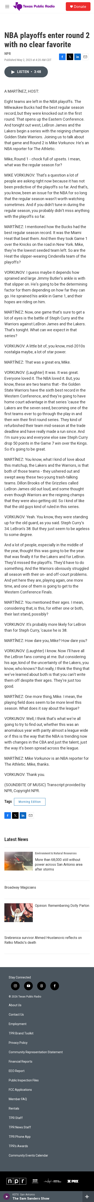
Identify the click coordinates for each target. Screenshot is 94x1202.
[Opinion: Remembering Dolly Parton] (18, 912)
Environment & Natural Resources (56, 853)
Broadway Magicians (20, 887)
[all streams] (88, 1196)
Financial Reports (20, 1061)
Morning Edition (30, 801)
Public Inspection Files (24, 1080)
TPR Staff (16, 1118)
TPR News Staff (20, 1127)
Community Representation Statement (36, 1052)
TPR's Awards (18, 1146)
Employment (17, 1024)
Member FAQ (18, 1099)
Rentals (14, 1108)
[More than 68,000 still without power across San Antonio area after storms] (18, 861)
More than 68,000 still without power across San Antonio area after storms (58, 864)
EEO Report (16, 1071)
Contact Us (16, 1014)
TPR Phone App (20, 1136)
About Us (15, 1005)
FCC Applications (20, 1089)
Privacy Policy (18, 1042)
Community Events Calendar (28, 1155)
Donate (80, 7)
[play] (6, 1196)
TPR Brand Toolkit (21, 1033)
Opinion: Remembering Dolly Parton (62, 906)
